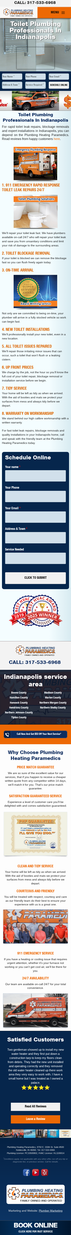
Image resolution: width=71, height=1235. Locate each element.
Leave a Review (35, 1119)
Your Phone (31, 77)
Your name (12, 467)
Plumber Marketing (51, 1210)
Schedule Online (59, 85)
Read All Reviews (35, 1106)
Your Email (55, 76)
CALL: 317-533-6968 (35, 662)
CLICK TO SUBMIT (35, 578)
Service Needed (14, 549)
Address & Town (11, 84)
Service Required (35, 84)
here (57, 139)
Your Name (9, 76)
